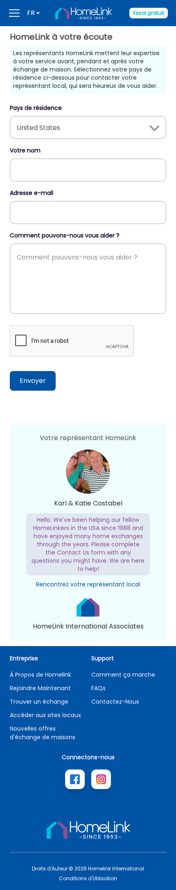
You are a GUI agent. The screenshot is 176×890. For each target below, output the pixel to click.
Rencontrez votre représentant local (88, 584)
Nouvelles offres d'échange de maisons (42, 733)
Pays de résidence (36, 108)
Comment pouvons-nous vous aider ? (65, 235)
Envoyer (33, 380)
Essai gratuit (148, 12)
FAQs (98, 688)
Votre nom (25, 150)
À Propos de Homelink (40, 675)
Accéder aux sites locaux (45, 715)
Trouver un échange (39, 702)
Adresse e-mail (31, 193)
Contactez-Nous (115, 702)
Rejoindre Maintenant (40, 688)
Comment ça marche (123, 675)
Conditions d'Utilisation (88, 878)
